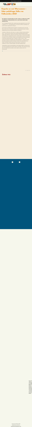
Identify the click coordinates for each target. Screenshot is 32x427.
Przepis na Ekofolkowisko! (9, 95)
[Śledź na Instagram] (19, 162)
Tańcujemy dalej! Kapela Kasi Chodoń (13, 122)
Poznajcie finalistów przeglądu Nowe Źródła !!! (15, 150)
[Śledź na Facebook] (12, 162)
